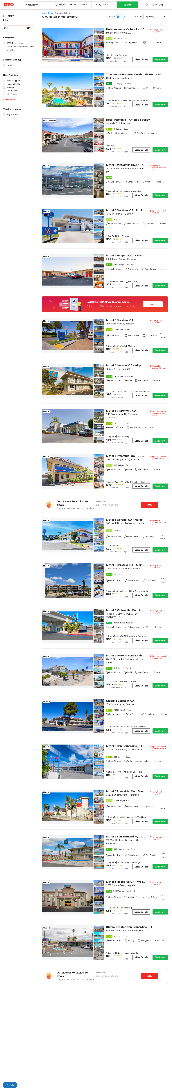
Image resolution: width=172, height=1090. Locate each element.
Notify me (149, 506)
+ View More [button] (9, 99)
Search (127, 4)
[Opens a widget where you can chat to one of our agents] (10, 1085)
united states (47, 13)
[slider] (4, 25)
